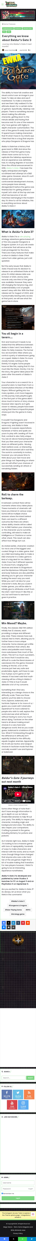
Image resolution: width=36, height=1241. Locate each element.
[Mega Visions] (11, 4)
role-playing (24, 236)
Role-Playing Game (14, 910)
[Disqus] (18, 981)
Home (5, 24)
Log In (18, 1198)
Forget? (30, 1189)
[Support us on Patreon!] (18, 15)
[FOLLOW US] (33, 1214)
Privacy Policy (18, 1233)
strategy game (18, 914)
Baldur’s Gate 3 (13, 168)
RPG (28, 910)
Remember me (8, 1194)
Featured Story (8, 28)
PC (4, 32)
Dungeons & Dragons (18, 905)
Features (12, 24)
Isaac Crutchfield (10, 50)
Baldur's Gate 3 (18, 901)
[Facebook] (4, 923)
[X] (9, 923)
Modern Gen (28, 28)
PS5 (9, 32)
